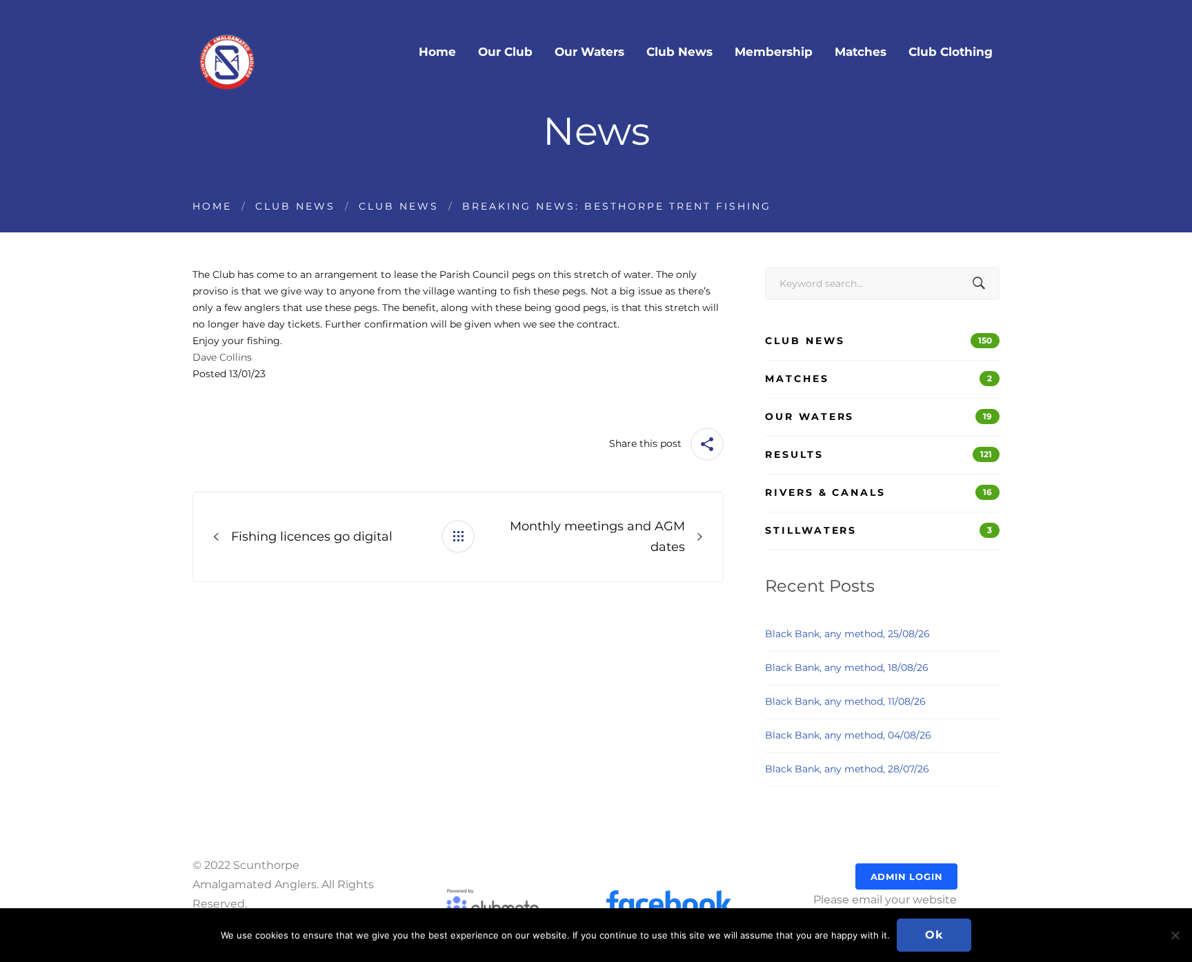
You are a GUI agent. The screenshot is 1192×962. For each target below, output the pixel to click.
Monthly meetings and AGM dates (597, 537)
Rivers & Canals (878, 492)
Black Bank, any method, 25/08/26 (847, 634)
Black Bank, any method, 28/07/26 (847, 769)
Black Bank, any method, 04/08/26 (848, 735)
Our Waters (878, 416)
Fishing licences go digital (312, 536)
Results (878, 454)
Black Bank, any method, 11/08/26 (845, 701)
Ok (934, 934)
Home (212, 206)
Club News (295, 206)
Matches (878, 378)
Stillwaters (878, 530)
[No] (1175, 935)
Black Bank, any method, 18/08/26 (846, 667)
